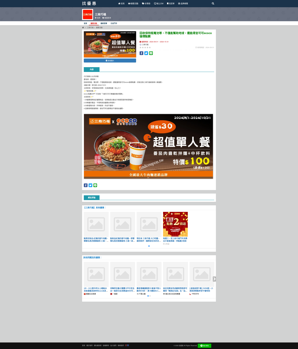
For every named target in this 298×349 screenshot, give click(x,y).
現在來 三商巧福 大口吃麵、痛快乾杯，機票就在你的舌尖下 (149, 241)
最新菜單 (104, 23)
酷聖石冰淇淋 (91, 294)
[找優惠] (83, 27)
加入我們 (113, 345)
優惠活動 (134, 3)
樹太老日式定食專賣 (172, 294)
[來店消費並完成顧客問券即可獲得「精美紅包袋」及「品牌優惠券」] (175, 274)
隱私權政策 (98, 345)
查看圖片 (110, 60)
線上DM (159, 3)
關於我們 (89, 345)
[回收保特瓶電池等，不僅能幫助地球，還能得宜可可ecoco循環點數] (110, 44)
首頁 (122, 3)
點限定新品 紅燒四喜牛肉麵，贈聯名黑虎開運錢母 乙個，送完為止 (96, 241)
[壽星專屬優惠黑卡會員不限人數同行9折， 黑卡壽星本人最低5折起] (149, 274)
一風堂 (114, 294)
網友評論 (91, 198)
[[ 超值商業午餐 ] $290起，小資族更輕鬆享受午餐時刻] (202, 274)
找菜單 (171, 3)
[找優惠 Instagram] (126, 345)
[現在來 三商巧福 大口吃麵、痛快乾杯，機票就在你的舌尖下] (149, 224)
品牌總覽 (184, 3)
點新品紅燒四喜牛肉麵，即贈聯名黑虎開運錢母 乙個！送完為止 (122, 241)
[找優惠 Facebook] (128, 345)
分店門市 (114, 23)
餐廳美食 (107, 18)
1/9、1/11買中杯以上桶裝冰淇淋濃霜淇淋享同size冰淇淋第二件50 (96, 291)
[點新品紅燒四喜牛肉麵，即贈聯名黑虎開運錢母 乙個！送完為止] (122, 224)
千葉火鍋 (142, 294)
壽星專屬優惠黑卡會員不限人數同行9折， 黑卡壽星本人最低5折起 (149, 291)
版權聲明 (106, 345)
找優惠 (181, 345)
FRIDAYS (195, 294)
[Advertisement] (149, 321)
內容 (92, 69)
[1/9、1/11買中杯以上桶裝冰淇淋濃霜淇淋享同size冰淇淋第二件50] (96, 274)
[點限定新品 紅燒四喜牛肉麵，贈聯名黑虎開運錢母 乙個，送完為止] (96, 224)
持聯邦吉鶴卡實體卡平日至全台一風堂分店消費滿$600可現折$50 (122, 291)
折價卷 (147, 3)
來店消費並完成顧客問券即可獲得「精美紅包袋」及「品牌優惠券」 (175, 291)
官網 (98, 18)
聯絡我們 (121, 345)
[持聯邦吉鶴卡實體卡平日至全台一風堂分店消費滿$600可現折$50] (122, 274)
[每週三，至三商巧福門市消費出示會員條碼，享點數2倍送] (175, 224)
